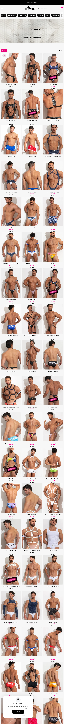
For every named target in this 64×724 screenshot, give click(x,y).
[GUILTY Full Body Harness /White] (53, 498)
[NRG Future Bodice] (53, 68)
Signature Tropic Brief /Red (11, 693)
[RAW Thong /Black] (53, 390)
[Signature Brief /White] (11, 534)
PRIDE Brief (53, 263)
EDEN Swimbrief (32, 443)
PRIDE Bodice (11, 478)
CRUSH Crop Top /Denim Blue (11, 622)
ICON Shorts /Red (32, 156)
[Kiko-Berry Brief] (11, 498)
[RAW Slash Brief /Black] (32, 390)
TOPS (47, 15)
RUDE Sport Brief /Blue (32, 658)
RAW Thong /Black (52, 407)
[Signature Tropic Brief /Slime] (53, 462)
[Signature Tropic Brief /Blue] (11, 319)
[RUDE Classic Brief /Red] (11, 641)
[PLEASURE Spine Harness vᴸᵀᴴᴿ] (53, 104)
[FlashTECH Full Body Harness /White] (11, 570)
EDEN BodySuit (32, 693)
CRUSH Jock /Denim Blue (11, 228)
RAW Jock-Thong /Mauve (53, 443)
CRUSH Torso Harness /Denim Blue (53, 156)
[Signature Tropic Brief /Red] (11, 677)
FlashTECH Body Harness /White (32, 550)
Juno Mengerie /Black (11, 120)
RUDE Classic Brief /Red (11, 658)
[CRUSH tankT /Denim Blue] (32, 605)
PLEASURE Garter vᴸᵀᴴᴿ (32, 120)
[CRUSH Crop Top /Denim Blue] (11, 605)
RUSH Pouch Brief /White (53, 586)
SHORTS (40, 15)
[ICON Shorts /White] (32, 462)
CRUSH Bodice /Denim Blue (53, 192)
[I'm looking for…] (38, 8)
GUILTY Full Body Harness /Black (32, 335)
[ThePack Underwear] (29, 8)
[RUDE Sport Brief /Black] (11, 283)
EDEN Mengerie (32, 84)
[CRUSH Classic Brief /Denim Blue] (11, 247)
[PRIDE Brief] (53, 247)
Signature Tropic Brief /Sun (53, 693)
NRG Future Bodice (53, 84)
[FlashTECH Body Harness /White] (32, 534)
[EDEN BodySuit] (32, 677)
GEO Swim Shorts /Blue (53, 228)
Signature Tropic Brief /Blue (11, 335)
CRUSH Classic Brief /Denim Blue (11, 263)
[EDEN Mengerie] (32, 68)
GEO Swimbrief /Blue (32, 228)
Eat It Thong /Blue (32, 192)
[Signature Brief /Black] (53, 354)
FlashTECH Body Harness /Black (11, 407)
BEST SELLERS (12, 15)
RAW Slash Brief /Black (32, 407)
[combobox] (47, 8)
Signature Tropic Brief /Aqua (11, 443)
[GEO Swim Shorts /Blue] (53, 211)
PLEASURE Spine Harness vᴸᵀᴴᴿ (53, 120)
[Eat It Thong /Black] (11, 354)
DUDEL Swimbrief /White (31, 586)
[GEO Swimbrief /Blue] (32, 211)
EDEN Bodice (53, 299)
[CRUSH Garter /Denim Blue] (11, 175)
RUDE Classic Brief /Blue (32, 263)
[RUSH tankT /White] (53, 534)
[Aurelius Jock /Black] (11, 68)
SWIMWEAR (32, 15)
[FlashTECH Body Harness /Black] (11, 390)
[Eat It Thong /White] (32, 498)
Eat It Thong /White (31, 514)
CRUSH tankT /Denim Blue (32, 622)
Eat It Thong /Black (11, 371)
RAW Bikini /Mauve (32, 299)
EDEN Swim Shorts (53, 622)
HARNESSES (56, 15)
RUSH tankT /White (53, 550)
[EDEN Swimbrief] (32, 426)
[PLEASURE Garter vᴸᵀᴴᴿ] (32, 104)
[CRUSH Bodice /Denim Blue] (53, 175)
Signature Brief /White (11, 550)
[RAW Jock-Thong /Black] (53, 319)
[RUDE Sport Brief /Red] (53, 641)
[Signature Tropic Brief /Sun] (53, 677)
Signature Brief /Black (53, 371)
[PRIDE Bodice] (11, 462)
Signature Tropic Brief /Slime (53, 478)
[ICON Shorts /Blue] (11, 139)
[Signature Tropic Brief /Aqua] (11, 426)
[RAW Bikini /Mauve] (32, 283)
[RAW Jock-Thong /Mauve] (53, 426)
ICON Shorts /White (31, 478)
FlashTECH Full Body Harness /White (11, 586)
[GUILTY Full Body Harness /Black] (32, 319)
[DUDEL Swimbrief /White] (32, 570)
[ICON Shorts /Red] (32, 139)
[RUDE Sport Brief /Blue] (32, 641)
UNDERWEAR (22, 15)
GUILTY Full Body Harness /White (52, 514)
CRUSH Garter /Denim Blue (11, 192)
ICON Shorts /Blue (11, 156)
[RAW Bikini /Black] (32, 354)
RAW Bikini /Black (32, 371)
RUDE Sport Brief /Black (11, 299)
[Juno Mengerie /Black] (11, 104)
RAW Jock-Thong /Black (53, 335)
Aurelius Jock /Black (11, 84)
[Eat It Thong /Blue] (32, 175)
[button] (11, 2)
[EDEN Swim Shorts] (53, 605)
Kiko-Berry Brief (11, 514)
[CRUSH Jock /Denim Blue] (11, 211)
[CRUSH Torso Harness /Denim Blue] (53, 139)
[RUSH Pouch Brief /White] (53, 570)
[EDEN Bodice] (53, 283)
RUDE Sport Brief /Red (53, 658)
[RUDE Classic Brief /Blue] (32, 247)
